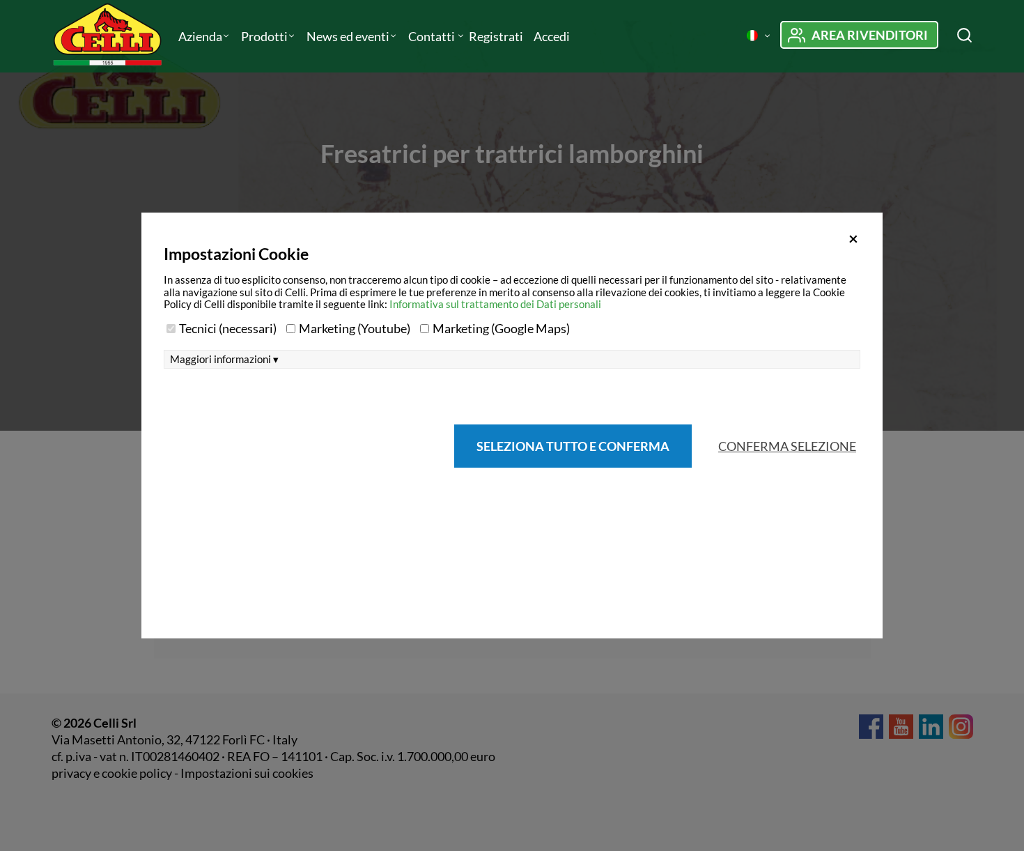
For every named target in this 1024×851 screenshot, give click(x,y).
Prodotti (264, 36)
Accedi (552, 36)
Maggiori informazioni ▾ (224, 359)
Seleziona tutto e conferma (572, 446)
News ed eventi (348, 36)
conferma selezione (787, 446)
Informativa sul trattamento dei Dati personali (495, 304)
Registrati (496, 36)
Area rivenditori (870, 35)
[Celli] (109, 36)
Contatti (432, 36)
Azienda (200, 36)
